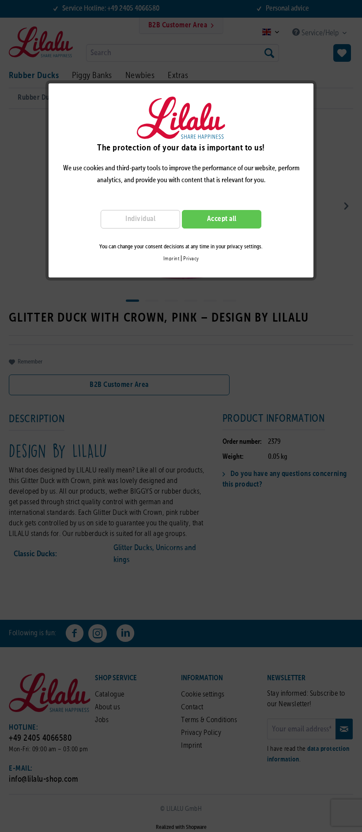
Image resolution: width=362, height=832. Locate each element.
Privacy (191, 259)
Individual (140, 219)
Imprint (171, 259)
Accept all (222, 219)
